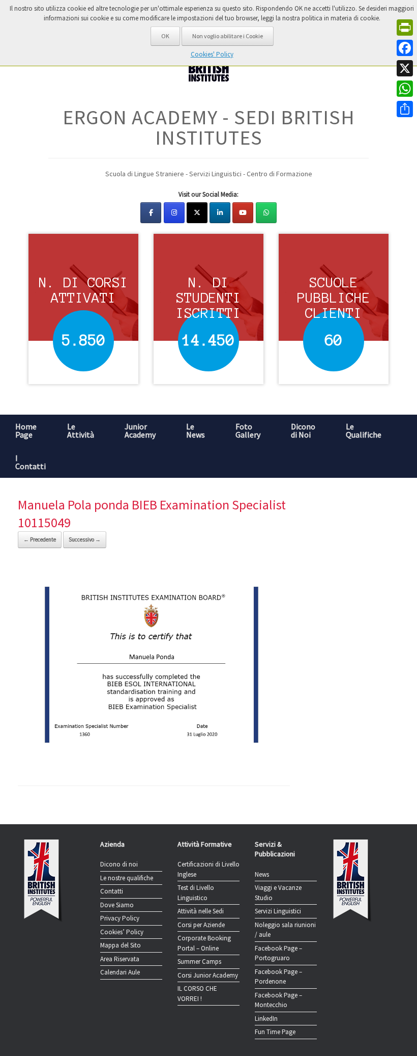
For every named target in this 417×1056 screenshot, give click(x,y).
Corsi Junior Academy (207, 975)
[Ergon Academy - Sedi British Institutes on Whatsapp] (266, 212)
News (262, 874)
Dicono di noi (119, 864)
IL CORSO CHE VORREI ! (197, 993)
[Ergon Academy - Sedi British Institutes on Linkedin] (220, 212)
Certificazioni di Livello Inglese (208, 869)
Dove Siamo (117, 905)
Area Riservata (119, 959)
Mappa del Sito (120, 945)
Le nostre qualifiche (126, 878)
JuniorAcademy (140, 430)
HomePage (26, 430)
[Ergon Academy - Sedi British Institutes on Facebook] (150, 212)
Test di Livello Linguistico (195, 892)
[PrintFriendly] (405, 27)
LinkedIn (266, 1018)
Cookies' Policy (212, 54)
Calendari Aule (120, 972)
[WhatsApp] (405, 88)
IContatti (30, 462)
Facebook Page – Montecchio (278, 1000)
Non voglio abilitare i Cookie (227, 36)
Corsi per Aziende (201, 924)
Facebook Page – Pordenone (278, 976)
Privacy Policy (119, 918)
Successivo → (85, 539)
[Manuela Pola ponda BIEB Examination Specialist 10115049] (154, 758)
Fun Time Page (275, 1031)
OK (165, 36)
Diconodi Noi (303, 430)
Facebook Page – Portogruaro (278, 953)
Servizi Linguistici (278, 911)
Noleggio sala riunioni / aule (285, 929)
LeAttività (80, 430)
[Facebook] (405, 48)
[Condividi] (405, 109)
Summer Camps (199, 961)
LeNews (195, 430)
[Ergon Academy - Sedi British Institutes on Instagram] (174, 212)
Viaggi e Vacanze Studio (278, 892)
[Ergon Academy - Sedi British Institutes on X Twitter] (197, 212)
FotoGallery (247, 430)
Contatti (111, 891)
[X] (405, 68)
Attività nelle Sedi (200, 911)
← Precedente (39, 539)
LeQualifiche (363, 430)
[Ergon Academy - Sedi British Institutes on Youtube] (242, 212)
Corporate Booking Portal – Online (204, 943)
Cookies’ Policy (121, 932)
